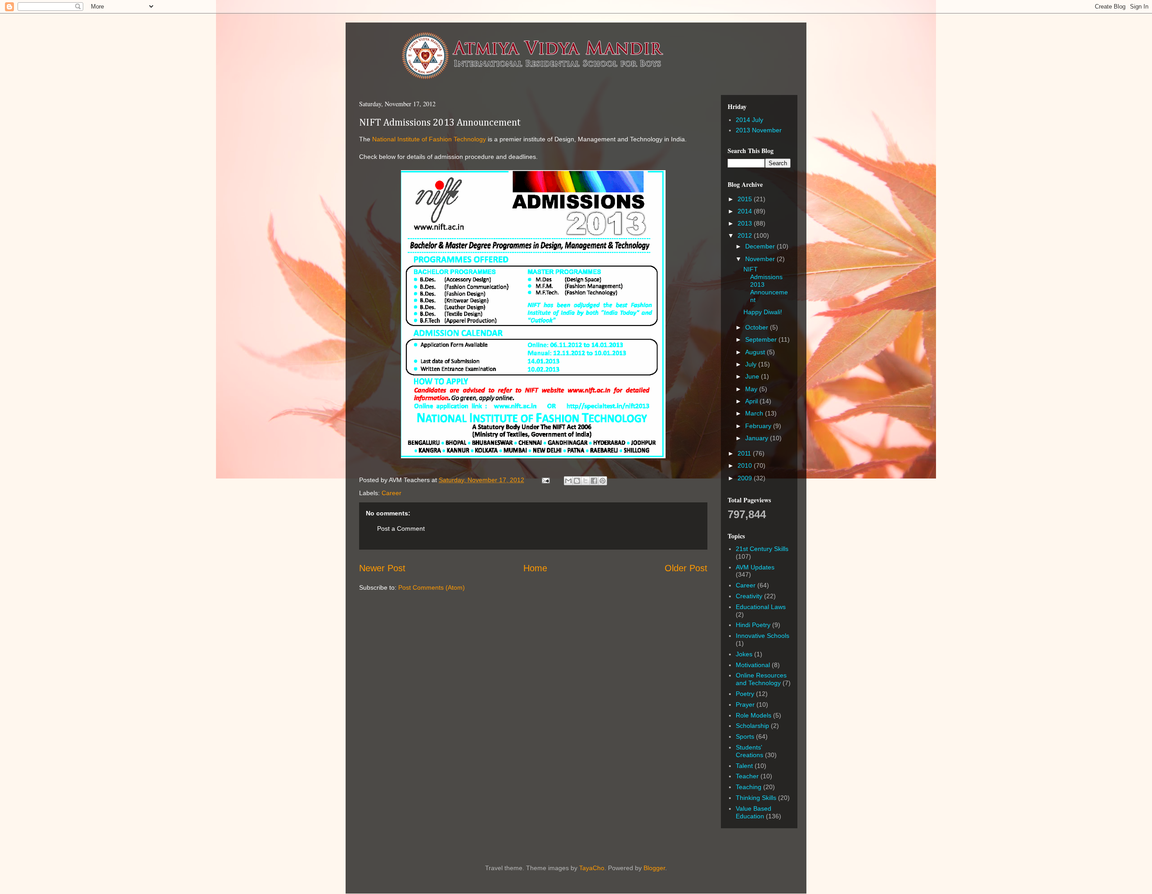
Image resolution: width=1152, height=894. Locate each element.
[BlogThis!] (576, 480)
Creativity (749, 596)
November (761, 258)
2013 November (759, 130)
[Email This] (568, 480)
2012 (746, 235)
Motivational (753, 664)
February (759, 425)
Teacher (747, 776)
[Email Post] (545, 479)
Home (535, 568)
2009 (746, 478)
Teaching (748, 786)
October (757, 327)
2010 (746, 465)
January (757, 438)
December (761, 246)
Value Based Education (753, 812)
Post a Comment (401, 528)
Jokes (744, 654)
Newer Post (382, 568)
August (756, 352)
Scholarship (752, 725)
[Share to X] (585, 480)
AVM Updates (755, 567)
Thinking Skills (756, 797)
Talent (744, 765)
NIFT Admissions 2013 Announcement (440, 123)
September (761, 339)
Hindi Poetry (753, 624)
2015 (746, 199)
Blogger (654, 867)
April (752, 401)
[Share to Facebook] (594, 480)
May (752, 389)
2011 (745, 453)
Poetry (745, 693)
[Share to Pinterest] (602, 480)
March (755, 413)
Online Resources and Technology (761, 679)
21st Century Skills (762, 548)
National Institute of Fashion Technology (429, 139)
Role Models (753, 715)
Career (391, 493)
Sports (745, 736)
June (753, 376)
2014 (746, 211)
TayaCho (591, 867)
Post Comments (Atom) (431, 587)
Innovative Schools (762, 635)
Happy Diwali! (762, 312)
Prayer (745, 704)
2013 (746, 223)
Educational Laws (761, 606)
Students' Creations (749, 751)
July (751, 364)
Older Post (686, 568)
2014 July (749, 119)
